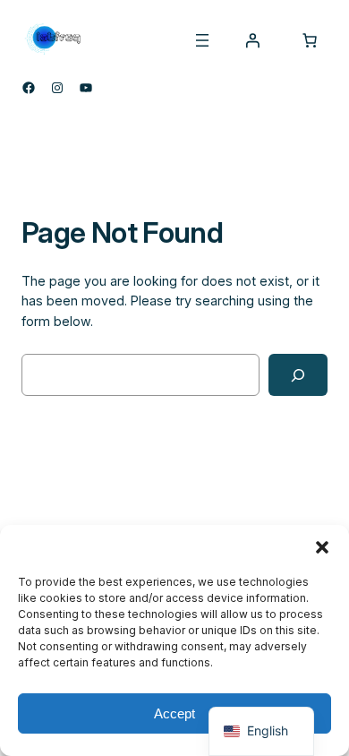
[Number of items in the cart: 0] (310, 40)
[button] (322, 547)
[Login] (252, 40)
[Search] (298, 375)
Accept (174, 713)
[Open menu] (202, 40)
